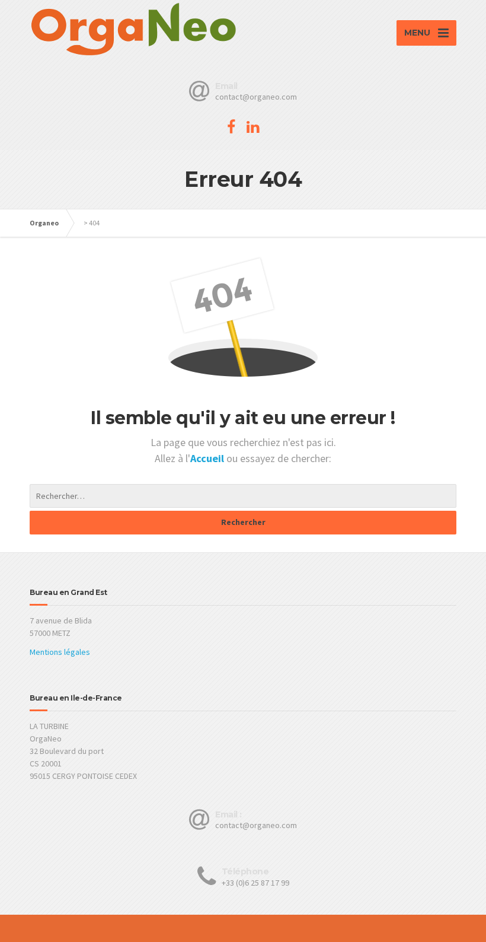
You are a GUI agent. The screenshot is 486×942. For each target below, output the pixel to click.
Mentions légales (60, 652)
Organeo (44, 222)
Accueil (208, 458)
